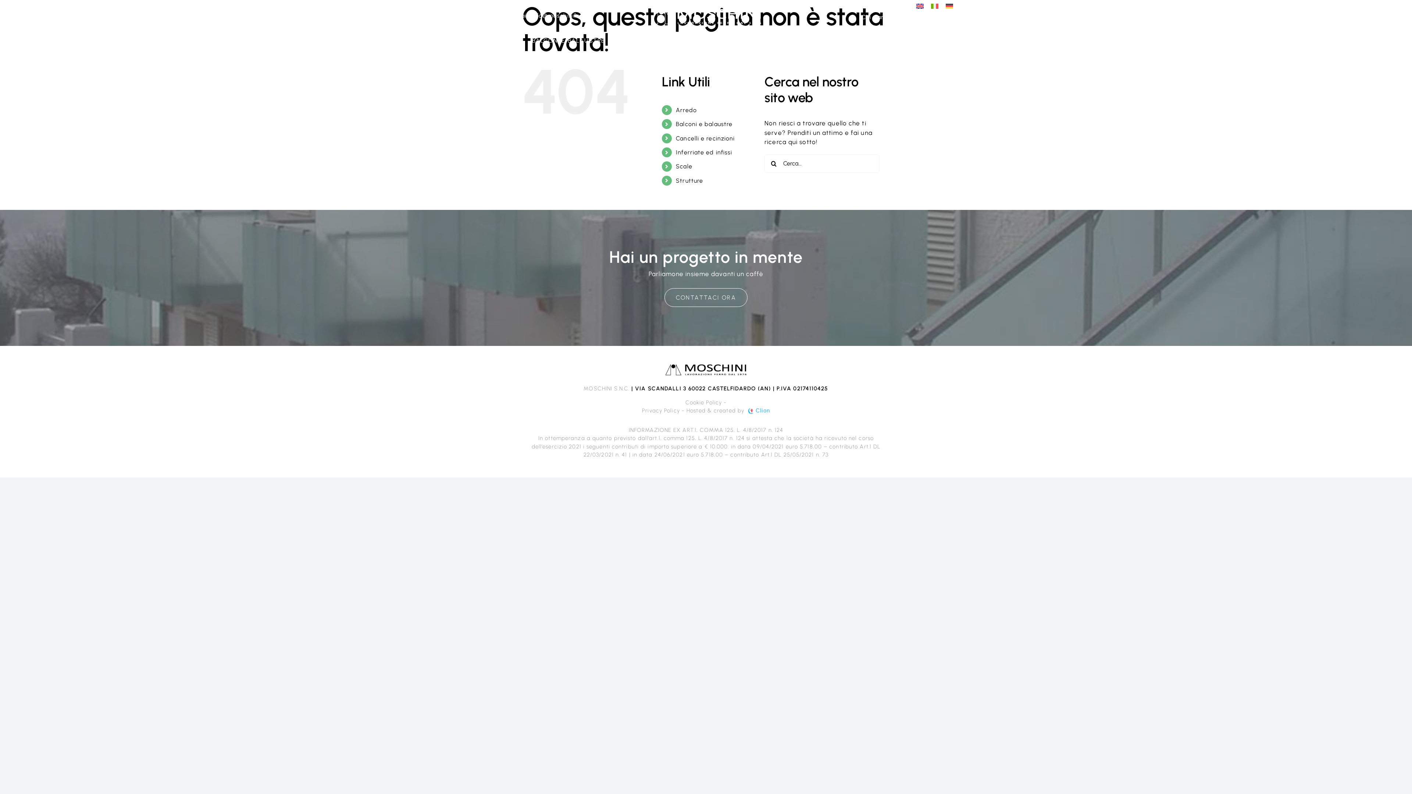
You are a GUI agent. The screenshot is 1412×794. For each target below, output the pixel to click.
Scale (684, 166)
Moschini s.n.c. (607, 388)
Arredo (686, 110)
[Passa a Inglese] (920, 6)
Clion (763, 410)
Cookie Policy (703, 402)
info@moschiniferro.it (562, 15)
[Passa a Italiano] (934, 6)
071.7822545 (489, 15)
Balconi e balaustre (704, 124)
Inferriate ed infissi (704, 152)
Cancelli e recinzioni (705, 138)
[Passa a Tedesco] (949, 6)
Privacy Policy (661, 410)
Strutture (689, 180)
